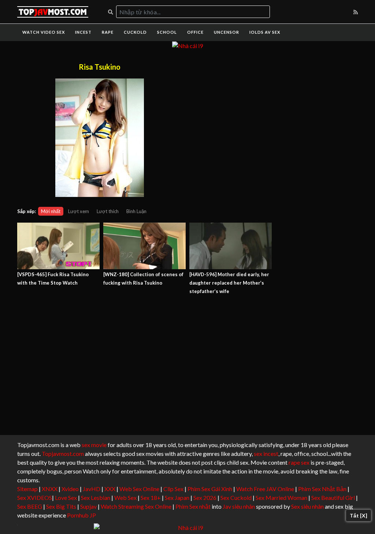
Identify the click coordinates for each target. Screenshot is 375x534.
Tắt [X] (358, 515)
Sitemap (27, 488)
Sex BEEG (29, 506)
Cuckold (135, 32)
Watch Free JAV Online (265, 488)
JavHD (91, 488)
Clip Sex (173, 488)
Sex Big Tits (61, 506)
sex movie (94, 444)
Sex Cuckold (236, 497)
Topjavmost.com (63, 453)
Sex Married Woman (281, 497)
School (167, 32)
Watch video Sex (43, 32)
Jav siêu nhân (239, 506)
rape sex (299, 462)
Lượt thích (108, 211)
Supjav (88, 506)
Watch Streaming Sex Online (136, 506)
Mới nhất (50, 211)
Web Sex (125, 497)
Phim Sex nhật (193, 506)
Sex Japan (177, 497)
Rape (108, 32)
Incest (83, 32)
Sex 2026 (204, 497)
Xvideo (70, 488)
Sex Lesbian (95, 497)
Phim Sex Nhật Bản (322, 488)
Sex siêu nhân (307, 506)
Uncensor (226, 32)
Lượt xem (78, 211)
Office (195, 32)
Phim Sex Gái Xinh (210, 488)
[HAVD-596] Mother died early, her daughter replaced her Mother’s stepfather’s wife (229, 282)
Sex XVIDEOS (34, 497)
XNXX (49, 488)
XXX (109, 488)
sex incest (266, 453)
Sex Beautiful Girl (333, 497)
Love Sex (66, 497)
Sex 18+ (151, 497)
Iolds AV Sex (264, 32)
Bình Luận (136, 211)
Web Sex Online (139, 488)
